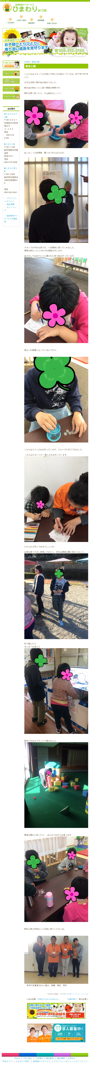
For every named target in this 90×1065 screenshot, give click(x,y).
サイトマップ (81, 1061)
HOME (27, 61)
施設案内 (50, 1058)
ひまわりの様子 (23, 1061)
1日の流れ (27, 1058)
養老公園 (35, 61)
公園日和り (72, 999)
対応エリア (8, 1061)
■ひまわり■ (9, 144)
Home (17, 1058)
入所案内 (39, 1058)
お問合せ (72, 1058)
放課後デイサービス (42, 1061)
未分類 (69, 994)
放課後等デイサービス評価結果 (11, 218)
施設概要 (10, 204)
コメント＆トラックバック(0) (79, 994)
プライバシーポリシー (63, 1061)
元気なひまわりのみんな (48, 999)
